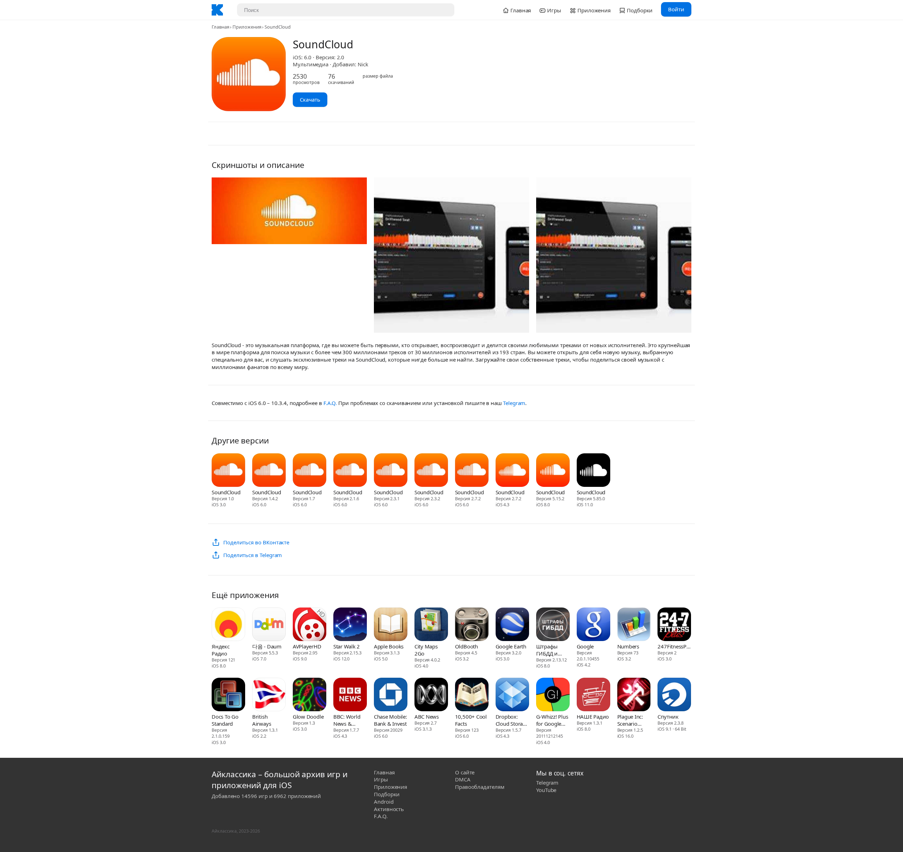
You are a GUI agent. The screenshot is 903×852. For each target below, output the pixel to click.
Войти (676, 9)
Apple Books (389, 646)
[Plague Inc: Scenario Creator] (634, 695)
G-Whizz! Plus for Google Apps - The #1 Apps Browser (552, 720)
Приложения (246, 27)
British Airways (261, 720)
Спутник (667, 716)
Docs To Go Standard (225, 720)
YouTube (546, 789)
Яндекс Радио (221, 650)
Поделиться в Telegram (252, 554)
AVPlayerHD (307, 646)
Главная (220, 27)
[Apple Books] (390, 625)
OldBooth (466, 646)
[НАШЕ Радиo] (593, 695)
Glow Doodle (308, 716)
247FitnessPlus (674, 646)
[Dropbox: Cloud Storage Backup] (512, 695)
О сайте (464, 772)
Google (585, 646)
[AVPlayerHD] (309, 625)
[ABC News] (431, 695)
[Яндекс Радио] (228, 625)
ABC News (426, 716)
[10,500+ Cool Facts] (472, 695)
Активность (389, 808)
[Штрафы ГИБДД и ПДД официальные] (553, 625)
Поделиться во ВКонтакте (256, 542)
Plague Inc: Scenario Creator (630, 720)
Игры (381, 779)
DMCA (463, 779)
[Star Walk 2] (350, 625)
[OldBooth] (472, 625)
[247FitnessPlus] (674, 625)
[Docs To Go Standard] (228, 695)
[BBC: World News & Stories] (350, 695)
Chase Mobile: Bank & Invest (390, 720)
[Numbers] (634, 625)
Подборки (387, 794)
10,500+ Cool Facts (471, 720)
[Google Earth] (512, 625)
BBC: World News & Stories (346, 720)
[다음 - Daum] (269, 625)
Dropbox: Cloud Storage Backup (512, 720)
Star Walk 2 (346, 646)
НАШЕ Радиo (593, 716)
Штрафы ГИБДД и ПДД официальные (553, 650)
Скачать (310, 99)
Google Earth (511, 646)
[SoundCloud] (228, 471)
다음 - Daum (266, 646)
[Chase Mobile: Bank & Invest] (390, 695)
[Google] (593, 625)
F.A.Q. (330, 402)
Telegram (514, 402)
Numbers (628, 646)
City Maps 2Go (426, 650)
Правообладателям (479, 786)
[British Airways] (269, 695)
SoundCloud (226, 492)
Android (383, 801)
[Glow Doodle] (309, 695)
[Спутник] (674, 695)
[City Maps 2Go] (431, 625)
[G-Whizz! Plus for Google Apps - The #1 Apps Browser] (553, 695)
